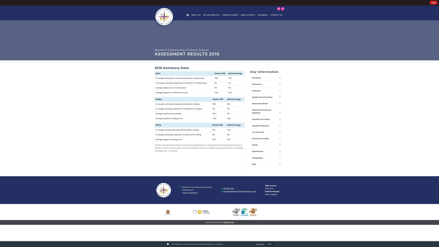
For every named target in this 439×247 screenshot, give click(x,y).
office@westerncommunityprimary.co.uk (239, 191)
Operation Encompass (261, 119)
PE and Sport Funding (260, 138)
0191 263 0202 (228, 188)
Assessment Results (260, 103)
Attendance (257, 84)
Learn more (260, 244)
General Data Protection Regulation (261, 111)
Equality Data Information (262, 97)
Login (434, 3)
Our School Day (258, 132)
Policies (255, 145)
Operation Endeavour (260, 126)
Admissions (256, 78)
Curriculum (256, 91)
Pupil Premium (257, 151)
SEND (254, 164)
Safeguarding (257, 158)
